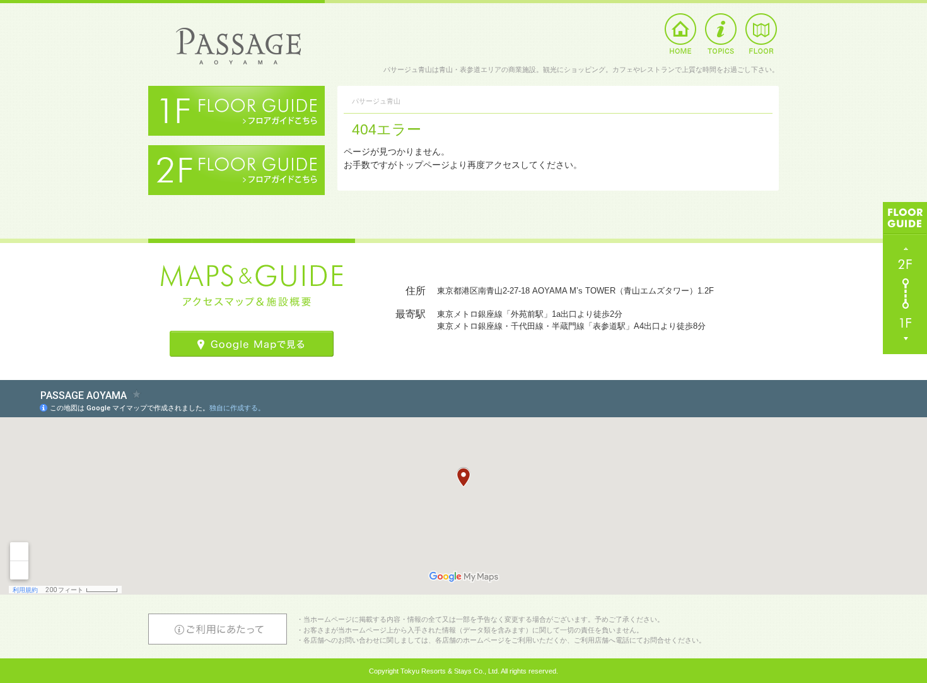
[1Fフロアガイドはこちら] (236, 92)
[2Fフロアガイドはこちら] (236, 151)
